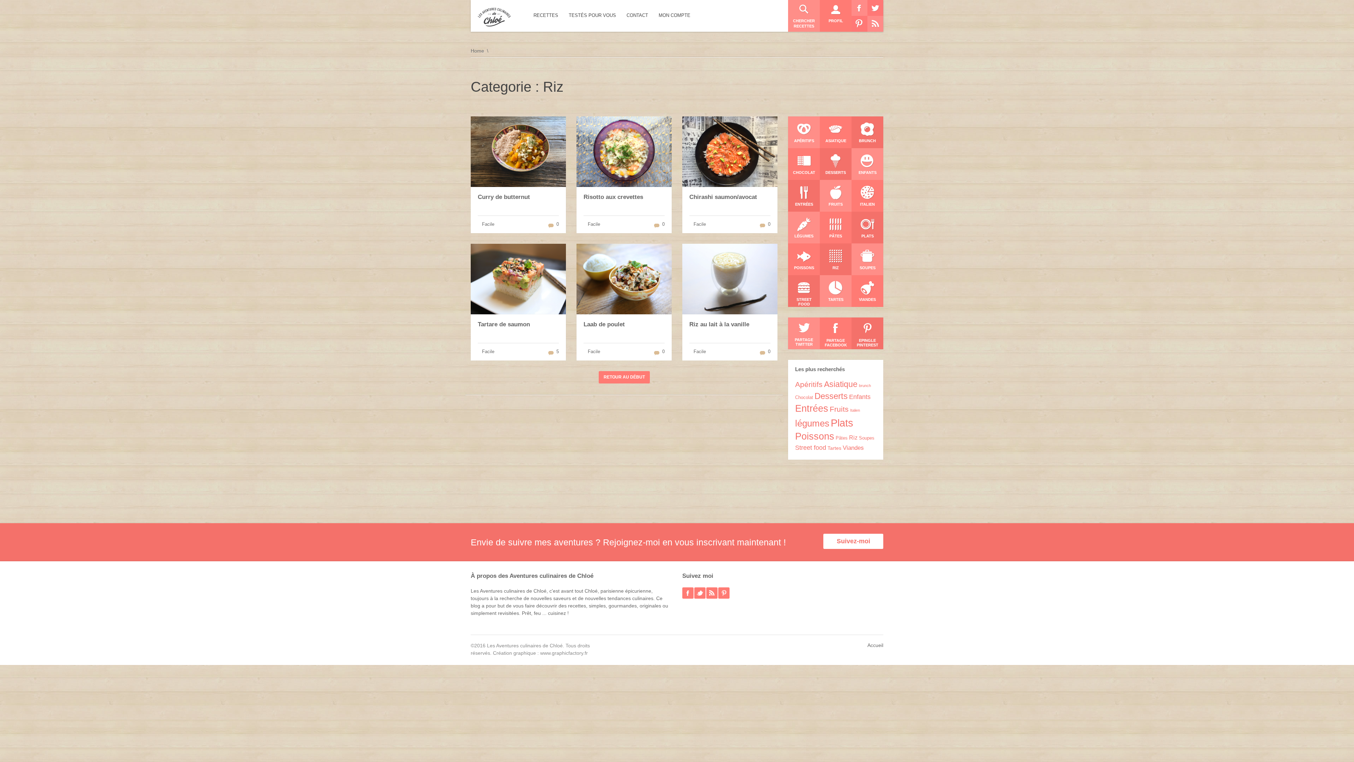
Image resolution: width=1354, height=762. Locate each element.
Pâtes (842, 438)
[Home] (494, 17)
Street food (810, 447)
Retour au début (624, 377)
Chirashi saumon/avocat (723, 197)
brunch (865, 385)
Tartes (834, 448)
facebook (688, 593)
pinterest (724, 593)
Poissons (814, 436)
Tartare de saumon (504, 324)
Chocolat (804, 397)
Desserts (831, 396)
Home (477, 51)
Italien (855, 410)
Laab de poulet (604, 324)
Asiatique (841, 384)
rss (712, 593)
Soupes (866, 438)
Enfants (860, 396)
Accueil (875, 645)
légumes (812, 423)
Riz (853, 438)
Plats (842, 423)
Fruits (839, 409)
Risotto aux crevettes (613, 197)
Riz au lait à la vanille (719, 324)
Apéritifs (809, 384)
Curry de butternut (504, 197)
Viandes (853, 448)
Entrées (811, 408)
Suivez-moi (853, 541)
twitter (700, 593)
